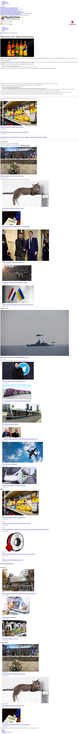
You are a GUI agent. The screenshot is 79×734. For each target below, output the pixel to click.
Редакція (3, 731)
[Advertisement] (27, 76)
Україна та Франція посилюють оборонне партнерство (8, 10)
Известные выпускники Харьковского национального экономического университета (19, 593)
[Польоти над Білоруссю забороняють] (22, 462)
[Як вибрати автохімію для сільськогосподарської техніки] (18, 125)
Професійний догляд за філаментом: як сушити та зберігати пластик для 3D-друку (18, 554)
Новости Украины (5, 672)
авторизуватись (15, 143)
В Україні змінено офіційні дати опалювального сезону (9, 8)
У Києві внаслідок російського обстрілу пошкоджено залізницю (15, 282)
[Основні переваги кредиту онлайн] (16, 614)
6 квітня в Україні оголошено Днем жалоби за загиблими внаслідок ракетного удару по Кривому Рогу (16, 13)
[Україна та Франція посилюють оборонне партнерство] (25, 260)
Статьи (15, 32)
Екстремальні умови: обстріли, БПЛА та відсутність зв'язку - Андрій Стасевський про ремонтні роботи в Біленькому (23, 137)
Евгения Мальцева (4, 32)
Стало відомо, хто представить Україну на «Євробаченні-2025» (10, 14)
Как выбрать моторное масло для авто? (10, 638)
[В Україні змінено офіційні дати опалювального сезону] (25, 206)
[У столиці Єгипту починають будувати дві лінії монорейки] (19, 483)
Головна (3, 1)
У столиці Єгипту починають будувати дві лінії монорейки (14, 485)
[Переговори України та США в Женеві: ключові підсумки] (18, 174)
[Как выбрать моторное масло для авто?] (14, 636)
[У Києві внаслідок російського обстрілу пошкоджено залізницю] (16, 280)
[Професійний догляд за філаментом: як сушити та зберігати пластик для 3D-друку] (15, 551)
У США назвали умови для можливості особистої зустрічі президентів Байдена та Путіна (20, 438)
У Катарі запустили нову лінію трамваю (10, 424)
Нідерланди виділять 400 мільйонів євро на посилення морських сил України (12, 11)
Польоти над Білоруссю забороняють (9, 464)
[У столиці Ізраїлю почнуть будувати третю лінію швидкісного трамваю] (16, 399)
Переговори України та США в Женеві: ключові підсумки (9, 7)
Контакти (3, 730)
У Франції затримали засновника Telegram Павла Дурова (13, 381)
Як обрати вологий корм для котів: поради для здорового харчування (14, 132)
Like (1, 34)
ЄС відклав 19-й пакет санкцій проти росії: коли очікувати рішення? (11, 9)
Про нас (3, 729)
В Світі (3, 4)
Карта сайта (4, 732)
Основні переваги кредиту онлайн (9, 617)
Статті (3, 5)
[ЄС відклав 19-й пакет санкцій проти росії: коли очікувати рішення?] (11, 224)
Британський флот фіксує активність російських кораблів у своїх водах (11, 12)
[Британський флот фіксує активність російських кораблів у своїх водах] (34, 355)
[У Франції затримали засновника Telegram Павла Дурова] (18, 379)
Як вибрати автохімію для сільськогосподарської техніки (11, 127)
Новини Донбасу (5, 2)
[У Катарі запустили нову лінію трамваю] (21, 422)
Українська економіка (5, 3)
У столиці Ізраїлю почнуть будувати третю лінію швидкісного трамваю (16, 400)
